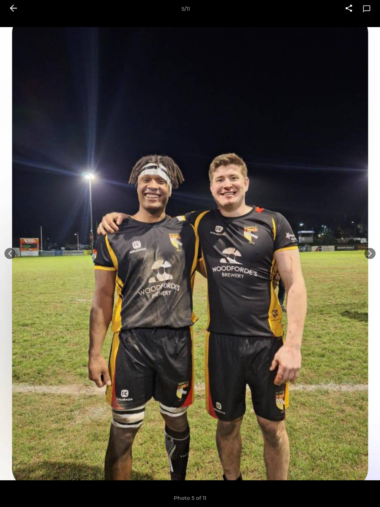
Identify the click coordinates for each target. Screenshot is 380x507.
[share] (348, 9)
